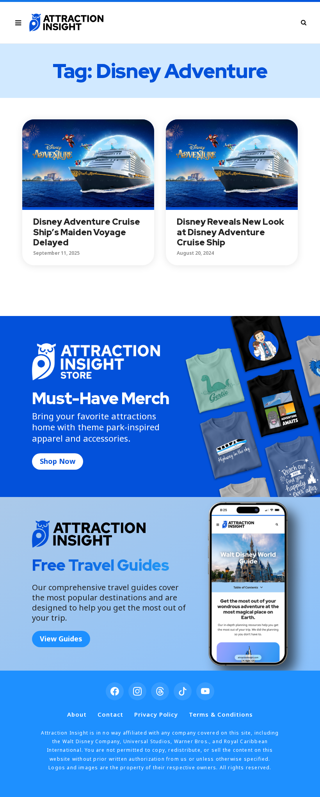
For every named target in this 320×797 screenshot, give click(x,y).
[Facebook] (115, 691)
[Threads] (160, 691)
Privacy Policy (156, 714)
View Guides (61, 638)
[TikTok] (183, 691)
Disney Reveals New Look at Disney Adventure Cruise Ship (230, 232)
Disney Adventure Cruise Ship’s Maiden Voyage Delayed (86, 232)
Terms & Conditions (220, 714)
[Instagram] (137, 691)
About (77, 714)
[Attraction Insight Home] (66, 23)
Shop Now (57, 461)
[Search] (303, 22)
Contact (110, 714)
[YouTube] (205, 691)
